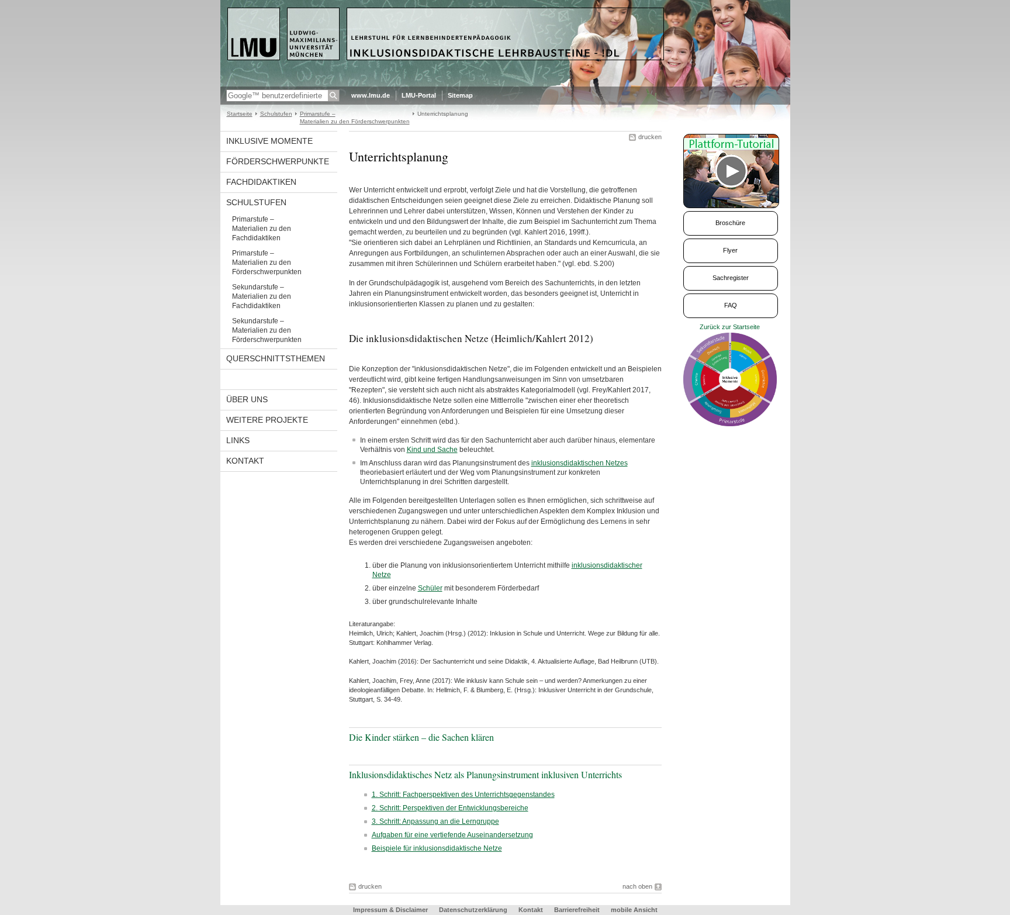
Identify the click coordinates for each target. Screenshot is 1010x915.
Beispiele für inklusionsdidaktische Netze (437, 848)
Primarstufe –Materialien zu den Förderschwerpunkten (267, 262)
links (238, 440)
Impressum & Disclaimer (390, 909)
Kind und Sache (432, 450)
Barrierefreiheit (577, 909)
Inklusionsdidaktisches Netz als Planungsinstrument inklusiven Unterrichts (485, 774)
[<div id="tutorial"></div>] (736, 171)
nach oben (637, 886)
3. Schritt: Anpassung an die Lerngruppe (435, 821)
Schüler (430, 588)
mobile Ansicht (634, 909)
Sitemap (460, 95)
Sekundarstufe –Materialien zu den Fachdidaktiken (261, 296)
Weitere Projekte (267, 419)
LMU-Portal (419, 95)
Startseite (239, 114)
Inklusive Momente (269, 141)
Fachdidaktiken (261, 182)
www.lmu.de (370, 95)
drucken (650, 136)
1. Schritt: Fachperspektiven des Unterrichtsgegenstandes (463, 794)
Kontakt (245, 460)
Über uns (247, 399)
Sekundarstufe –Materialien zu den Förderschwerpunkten (267, 330)
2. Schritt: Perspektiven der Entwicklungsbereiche (450, 808)
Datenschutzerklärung (473, 909)
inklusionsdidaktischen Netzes (579, 463)
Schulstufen (276, 114)
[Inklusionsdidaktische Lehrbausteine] (505, 84)
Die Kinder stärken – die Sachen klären (421, 737)
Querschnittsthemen (275, 358)
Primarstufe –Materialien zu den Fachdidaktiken (261, 228)
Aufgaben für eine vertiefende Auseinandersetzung (452, 835)
